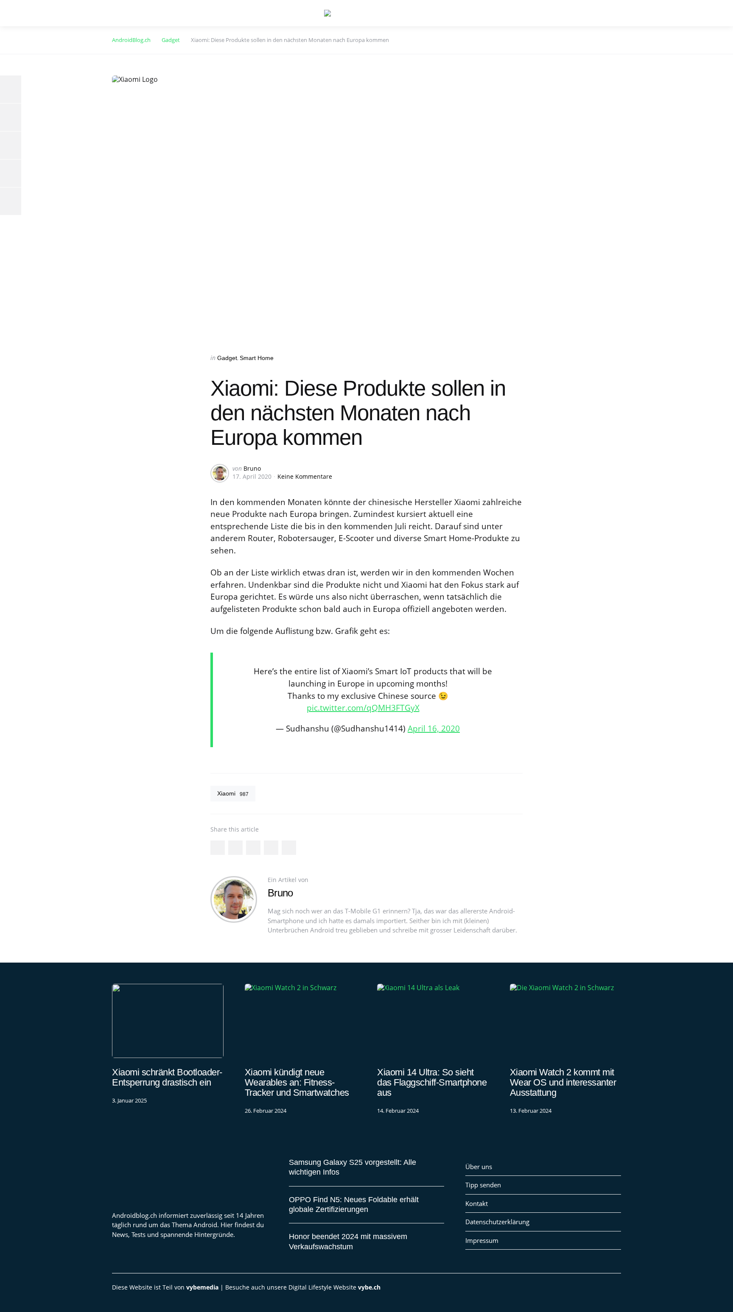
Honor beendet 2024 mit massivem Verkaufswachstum (348, 1241)
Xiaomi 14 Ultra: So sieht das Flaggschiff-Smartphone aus (432, 1082)
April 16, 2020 (434, 728)
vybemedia (202, 1287)
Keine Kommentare (304, 476)
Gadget (227, 358)
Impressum (481, 1240)
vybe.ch (369, 1287)
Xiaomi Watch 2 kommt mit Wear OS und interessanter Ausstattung (563, 1082)
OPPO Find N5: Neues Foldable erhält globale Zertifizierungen (354, 1204)
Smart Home (257, 358)
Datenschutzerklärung (497, 1221)
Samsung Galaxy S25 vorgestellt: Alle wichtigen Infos (352, 1167)
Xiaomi (233, 793)
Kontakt (476, 1203)
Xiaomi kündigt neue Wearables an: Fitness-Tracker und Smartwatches (297, 1082)
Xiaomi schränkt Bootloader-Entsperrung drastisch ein (167, 1077)
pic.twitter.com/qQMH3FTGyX (363, 707)
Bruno (252, 468)
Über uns (478, 1166)
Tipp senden (483, 1185)
